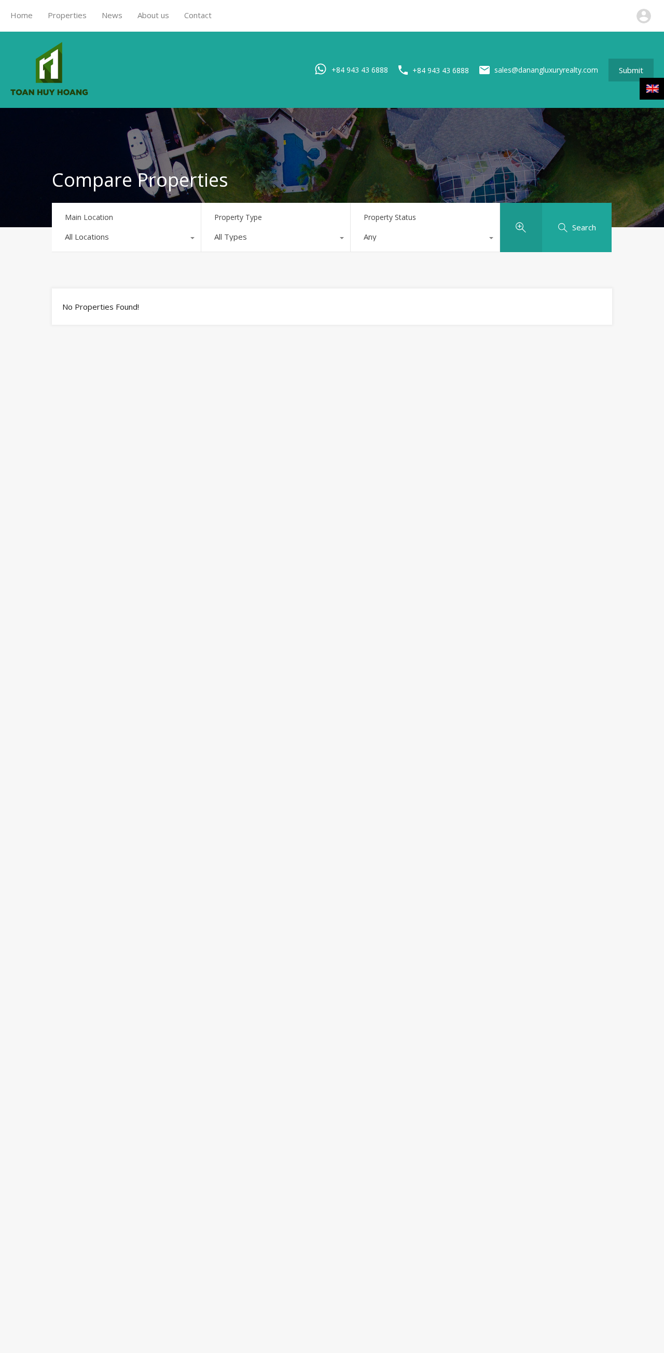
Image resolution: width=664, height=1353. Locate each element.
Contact (198, 15)
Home (21, 15)
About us (153, 15)
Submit (631, 70)
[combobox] (126, 239)
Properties (67, 15)
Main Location (89, 217)
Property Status (390, 217)
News (112, 15)
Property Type (238, 217)
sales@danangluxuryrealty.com (546, 70)
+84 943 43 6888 (359, 69)
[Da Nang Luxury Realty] (49, 93)
